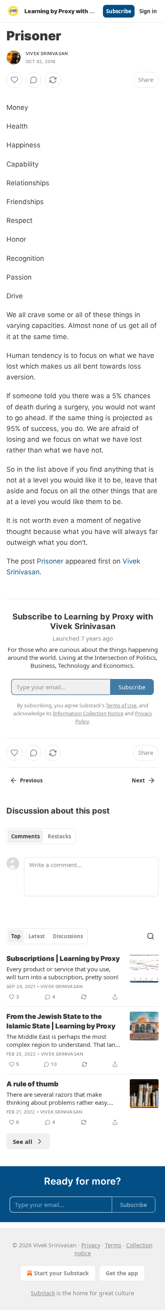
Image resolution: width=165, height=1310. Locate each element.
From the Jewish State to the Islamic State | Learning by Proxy (60, 1021)
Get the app (122, 1273)
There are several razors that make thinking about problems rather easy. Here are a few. (57, 1098)
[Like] (14, 80)
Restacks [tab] (59, 836)
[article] (82, 978)
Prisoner (50, 561)
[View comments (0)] (34, 80)
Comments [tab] (25, 836)
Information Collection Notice (88, 713)
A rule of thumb (32, 1084)
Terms (113, 1245)
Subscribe (118, 11)
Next (138, 780)
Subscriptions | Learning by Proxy (63, 959)
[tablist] (41, 836)
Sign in (148, 11)
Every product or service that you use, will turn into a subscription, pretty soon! (62, 973)
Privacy (90, 1245)
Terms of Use (121, 705)
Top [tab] (15, 936)
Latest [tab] (36, 936)
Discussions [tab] (68, 936)
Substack (43, 1293)
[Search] (151, 936)
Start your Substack (61, 1273)
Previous (31, 780)
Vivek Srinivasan (47, 53)
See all (22, 1141)
